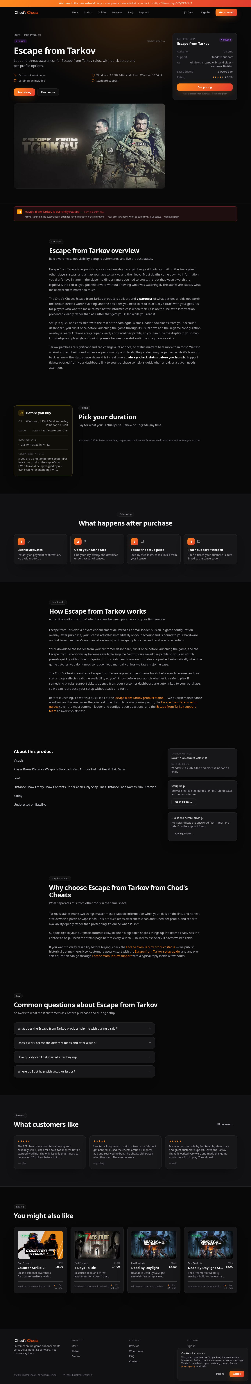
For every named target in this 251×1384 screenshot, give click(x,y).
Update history (171, 216)
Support (144, 12)
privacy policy (188, 1366)
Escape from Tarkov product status (139, 698)
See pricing (24, 92)
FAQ (130, 12)
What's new (136, 1351)
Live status (155, 216)
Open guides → (183, 801)
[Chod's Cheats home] (26, 12)
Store (75, 12)
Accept (237, 1373)
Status (88, 12)
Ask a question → (184, 833)
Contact (134, 1361)
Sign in (205, 12)
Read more (48, 92)
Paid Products (32, 35)
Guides (102, 12)
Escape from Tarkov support (112, 956)
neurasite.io (86, 1374)
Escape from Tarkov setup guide (157, 951)
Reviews (117, 12)
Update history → (156, 41)
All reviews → (225, 1124)
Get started (226, 12)
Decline (220, 1373)
